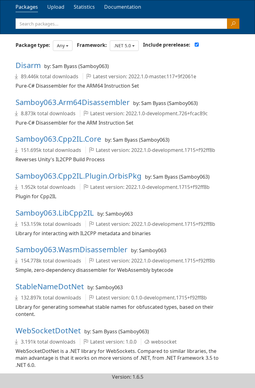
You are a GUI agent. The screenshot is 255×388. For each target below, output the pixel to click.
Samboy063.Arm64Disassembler (74, 102)
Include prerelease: (166, 44)
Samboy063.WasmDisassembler (72, 249)
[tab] (27, 6)
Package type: (33, 45)
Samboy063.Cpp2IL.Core (59, 139)
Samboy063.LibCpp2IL (56, 213)
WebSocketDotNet (49, 330)
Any (61, 45)
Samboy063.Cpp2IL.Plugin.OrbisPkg (79, 176)
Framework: (92, 45)
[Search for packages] (233, 23)
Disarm (29, 65)
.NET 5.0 (123, 45)
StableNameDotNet (51, 286)
